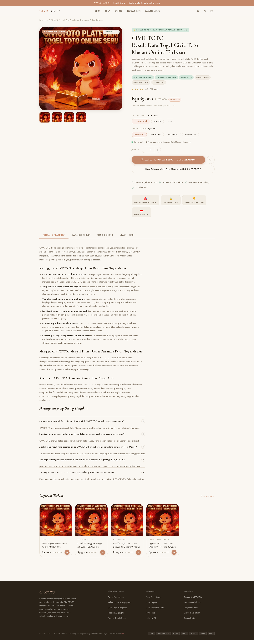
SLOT (97, 10)
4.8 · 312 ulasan (152, 89)
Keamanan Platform (192, 602)
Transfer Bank (140, 121)
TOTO (49, 11)
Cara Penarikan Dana (155, 607)
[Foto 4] (81, 117)
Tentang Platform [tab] (54, 235)
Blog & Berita (189, 618)
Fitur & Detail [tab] (105, 235)
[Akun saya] (205, 11)
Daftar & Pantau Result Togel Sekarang (170, 159)
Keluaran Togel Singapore (119, 602)
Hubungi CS (151, 618)
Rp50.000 (139, 134)
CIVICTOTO (53, 20)
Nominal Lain (190, 134)
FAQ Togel (150, 612)
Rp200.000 (173, 134)
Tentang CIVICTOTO (193, 597)
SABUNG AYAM (152, 10)
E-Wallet (157, 121)
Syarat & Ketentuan (192, 612)
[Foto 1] (44, 117)
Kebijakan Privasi (191, 607)
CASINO (119, 10)
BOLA (107, 10)
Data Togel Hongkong (117, 607)
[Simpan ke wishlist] (211, 160)
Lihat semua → (208, 496)
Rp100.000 (156, 134)
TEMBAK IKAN (134, 10)
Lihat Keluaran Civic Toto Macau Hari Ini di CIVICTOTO (173, 169)
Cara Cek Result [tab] (81, 235)
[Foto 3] (68, 117)
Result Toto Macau (116, 597)
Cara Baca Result (153, 597)
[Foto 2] (56, 117)
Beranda (42, 20)
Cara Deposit (151, 602)
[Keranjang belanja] (212, 11)
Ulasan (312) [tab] (127, 235)
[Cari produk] (198, 11)
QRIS (170, 121)
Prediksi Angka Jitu (116, 612)
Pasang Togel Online (117, 618)
